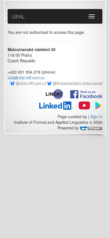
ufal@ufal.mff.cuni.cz (26, 77)
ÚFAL (18, 16)
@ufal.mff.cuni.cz (31, 83)
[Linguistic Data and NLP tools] (57, 93)
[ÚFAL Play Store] (96, 105)
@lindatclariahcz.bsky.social (77, 83)
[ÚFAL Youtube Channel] (82, 105)
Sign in (96, 116)
